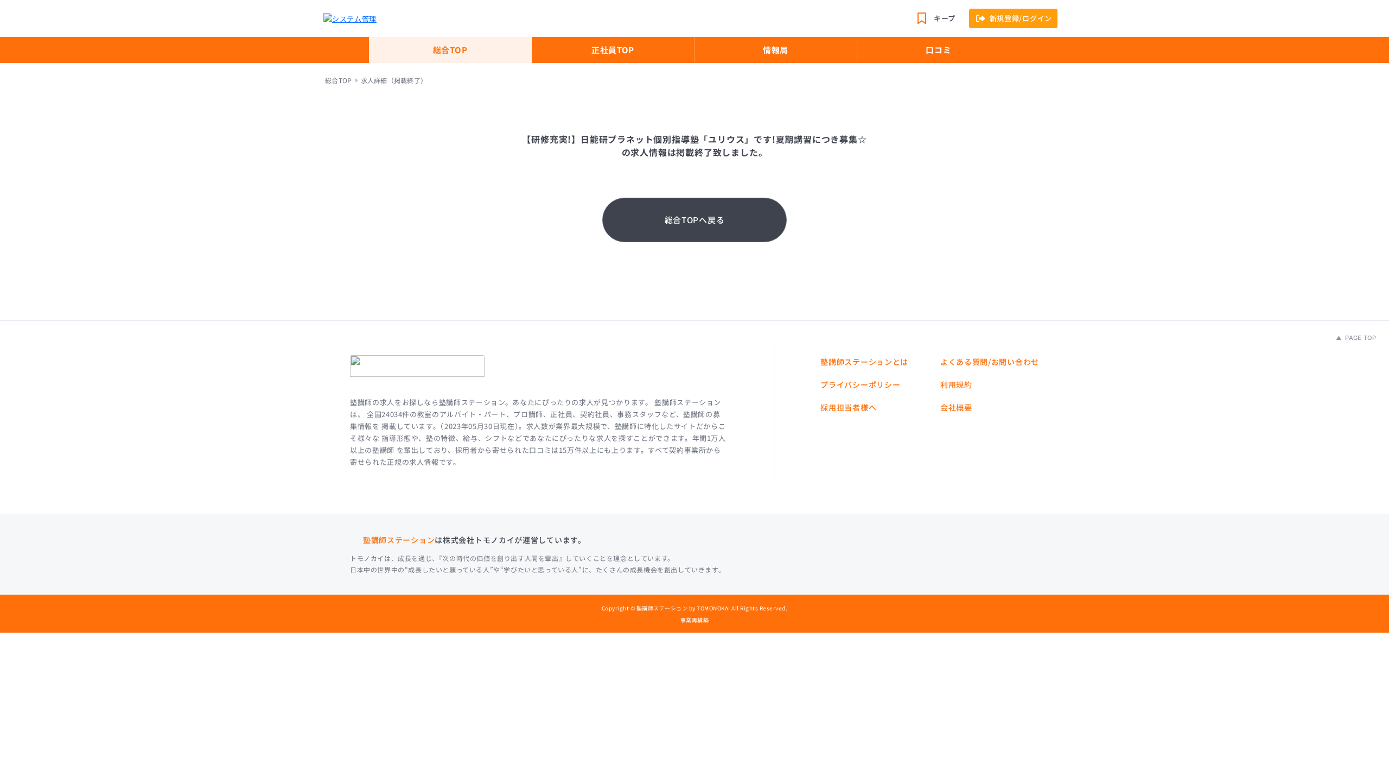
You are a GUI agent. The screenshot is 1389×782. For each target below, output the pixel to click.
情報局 (775, 49)
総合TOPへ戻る (695, 219)
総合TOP (450, 49)
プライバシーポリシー (860, 384)
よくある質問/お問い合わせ (989, 361)
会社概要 (956, 407)
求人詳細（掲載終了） (394, 80)
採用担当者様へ (848, 407)
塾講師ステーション (399, 539)
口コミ (938, 49)
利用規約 (956, 384)
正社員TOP (612, 49)
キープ (944, 18)
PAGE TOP (1359, 338)
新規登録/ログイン (1021, 18)
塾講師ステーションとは (864, 361)
